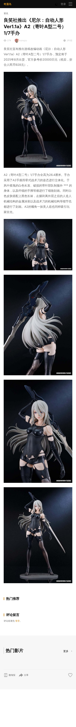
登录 (63, 4)
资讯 (6, 13)
